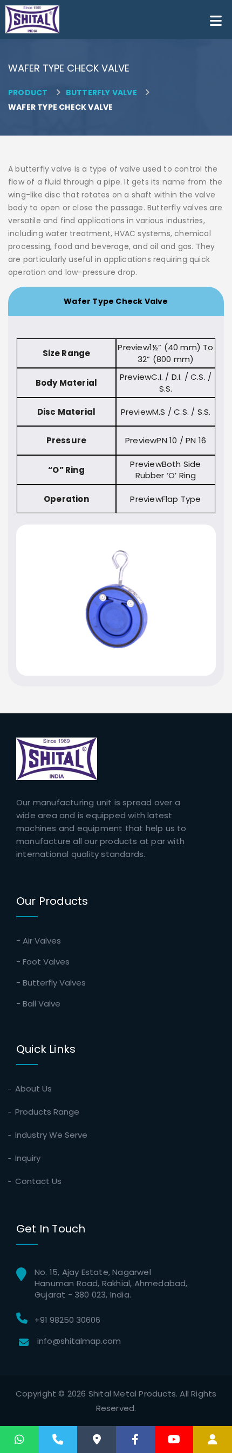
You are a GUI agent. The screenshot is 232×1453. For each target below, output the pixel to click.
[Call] (57, 1440)
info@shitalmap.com (79, 1340)
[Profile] (212, 1440)
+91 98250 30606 (67, 1320)
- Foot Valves (43, 961)
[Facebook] (135, 1440)
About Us (34, 1088)
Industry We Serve (51, 1134)
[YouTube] (174, 1440)
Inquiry (28, 1158)
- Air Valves (38, 940)
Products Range (47, 1111)
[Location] (97, 1440)
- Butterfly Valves (51, 982)
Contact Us (39, 1181)
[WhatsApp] (19, 1440)
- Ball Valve (38, 1003)
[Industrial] (32, 19)
